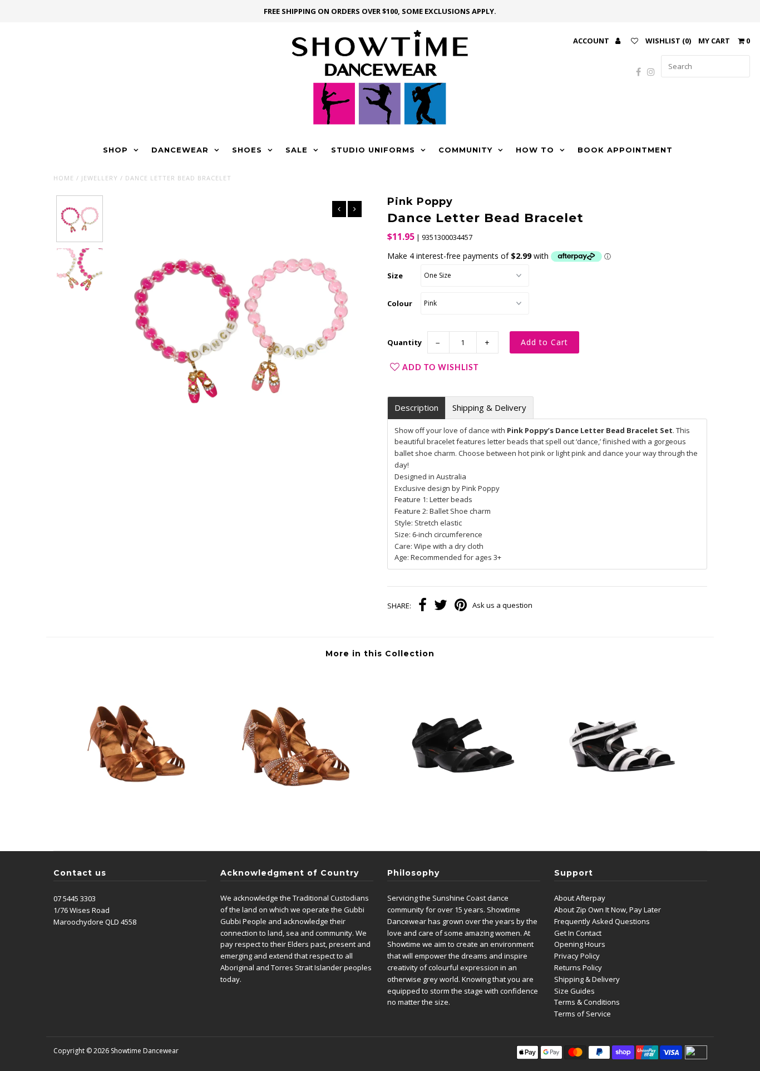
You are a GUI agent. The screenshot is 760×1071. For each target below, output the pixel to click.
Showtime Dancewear (145, 1050)
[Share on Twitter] (440, 606)
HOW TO (535, 149)
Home (63, 178)
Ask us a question (502, 605)
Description (416, 408)
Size (395, 276)
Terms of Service (582, 1014)
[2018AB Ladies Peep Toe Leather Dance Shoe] (461, 817)
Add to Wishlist (440, 368)
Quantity (404, 342)
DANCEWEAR (180, 149)
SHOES (247, 149)
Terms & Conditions (587, 1002)
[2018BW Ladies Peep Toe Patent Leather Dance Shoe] (625, 817)
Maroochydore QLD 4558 (94, 922)
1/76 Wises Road (81, 910)
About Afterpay (579, 898)
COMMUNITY (465, 149)
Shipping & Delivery (489, 408)
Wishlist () (668, 41)
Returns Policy (578, 967)
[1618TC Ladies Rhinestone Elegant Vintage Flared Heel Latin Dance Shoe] (298, 817)
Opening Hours (579, 944)
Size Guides (574, 991)
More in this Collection (380, 654)
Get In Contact (577, 933)
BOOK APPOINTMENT (625, 149)
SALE (296, 149)
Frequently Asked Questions (602, 921)
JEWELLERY (99, 178)
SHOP (115, 149)
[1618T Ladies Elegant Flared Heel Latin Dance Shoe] (135, 817)
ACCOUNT (592, 41)
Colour (399, 303)
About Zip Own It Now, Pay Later (607, 910)
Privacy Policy (577, 956)
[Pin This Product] (461, 606)
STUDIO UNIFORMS (373, 149)
